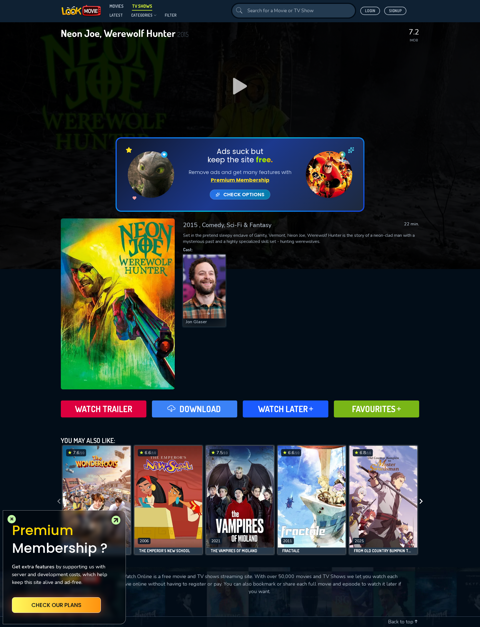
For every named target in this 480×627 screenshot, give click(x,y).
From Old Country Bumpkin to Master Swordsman (383, 551)
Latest (116, 15)
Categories (141, 15)
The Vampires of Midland (234, 551)
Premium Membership (240, 179)
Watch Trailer (103, 409)
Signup (395, 10)
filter (170, 15)
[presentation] (57, 501)
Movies (116, 6)
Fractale (290, 551)
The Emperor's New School (164, 551)
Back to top (401, 621)
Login (370, 10)
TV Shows (142, 6)
